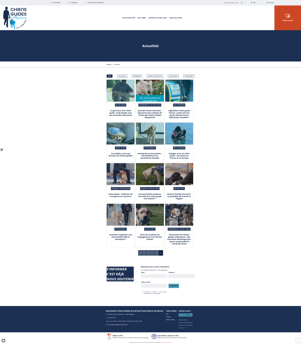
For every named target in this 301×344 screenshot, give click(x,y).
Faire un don (288, 20)
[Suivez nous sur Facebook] (180, 315)
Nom (143, 272)
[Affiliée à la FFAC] (109, 336)
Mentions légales (183, 320)
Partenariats (189, 76)
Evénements (137, 76)
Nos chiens (141, 18)
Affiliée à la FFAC (118, 336)
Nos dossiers (173, 76)
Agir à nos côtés (175, 18)
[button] (242, 3)
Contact (168, 317)
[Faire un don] (287, 15)
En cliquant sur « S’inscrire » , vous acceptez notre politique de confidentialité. (155, 292)
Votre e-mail (146, 282)
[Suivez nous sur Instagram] (183, 315)
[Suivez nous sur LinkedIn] (190, 315)
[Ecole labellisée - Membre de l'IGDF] (154, 336)
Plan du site (182, 328)
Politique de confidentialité (186, 322)
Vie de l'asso (122, 76)
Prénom (172, 272)
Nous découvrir (128, 18)
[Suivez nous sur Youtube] (187, 315)
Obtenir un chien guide (157, 18)
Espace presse (170, 319)
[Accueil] (15, 18)
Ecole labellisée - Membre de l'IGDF (168, 336)
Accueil (109, 64)
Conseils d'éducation (155, 76)
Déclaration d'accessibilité (185, 325)
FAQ (167, 314)
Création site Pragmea (167, 342)
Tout (109, 76)
